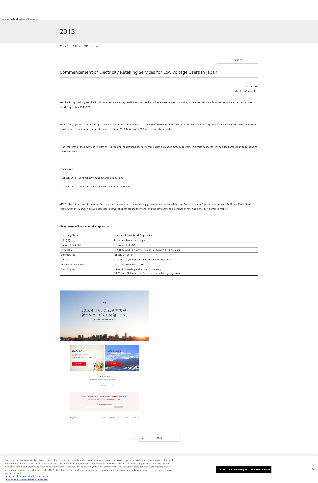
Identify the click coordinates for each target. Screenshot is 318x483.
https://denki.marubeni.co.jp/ (129, 240)
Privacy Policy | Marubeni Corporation (27, 476)
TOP (62, 46)
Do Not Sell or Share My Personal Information (244, 469)
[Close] (312, 468)
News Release (73, 46)
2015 (86, 46)
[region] (159, 469)
